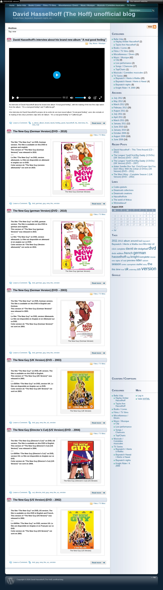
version (57, 203)
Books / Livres (34, 5)
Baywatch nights (123, 84)
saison (145, 261)
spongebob (131, 264)
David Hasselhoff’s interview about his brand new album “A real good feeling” (59, 39)
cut (33, 492)
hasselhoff (70, 123)
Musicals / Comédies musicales (110, 5)
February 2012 (120, 107)
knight (135, 256)
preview (131, 260)
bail (140, 241)
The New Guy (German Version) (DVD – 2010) (40, 131)
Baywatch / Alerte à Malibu (128, 78)
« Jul (114, 230)
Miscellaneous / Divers (68, 5)
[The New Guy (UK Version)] (81, 409)
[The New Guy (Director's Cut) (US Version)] (81, 478)
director (38, 492)
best (141, 244)
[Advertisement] (134, 327)
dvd (33, 203)
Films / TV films (49, 5)
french (128, 253)
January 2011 (120, 123)
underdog (132, 270)
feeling (57, 123)
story (145, 264)
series (124, 264)
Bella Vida (21, 5)
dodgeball (143, 249)
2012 (120, 241)
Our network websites (138, 1)
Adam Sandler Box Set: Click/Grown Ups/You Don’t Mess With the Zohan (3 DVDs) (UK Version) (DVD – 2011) (135, 168)
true (122, 270)
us (58, 492)
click (114, 249)
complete (121, 249)
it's (87, 123)
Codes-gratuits (120, 187)
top (154, 577)
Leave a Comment (20, 123)
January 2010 (120, 130)
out (124, 260)
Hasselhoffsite (120, 196)
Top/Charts (121, 69)
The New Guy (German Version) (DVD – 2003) (40, 290)
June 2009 (118, 139)
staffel (139, 264)
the (51, 203)
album (41, 123)
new (33, 125)
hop (128, 257)
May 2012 (118, 101)
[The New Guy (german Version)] (78, 269)
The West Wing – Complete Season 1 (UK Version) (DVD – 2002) (133, 175)
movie (153, 257)
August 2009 (119, 136)
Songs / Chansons (124, 66)
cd (153, 244)
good (63, 123)
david (52, 123)
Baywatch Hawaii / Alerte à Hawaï (131, 81)
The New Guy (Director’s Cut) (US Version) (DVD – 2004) (46, 430)
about (36, 123)
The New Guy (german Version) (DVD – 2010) (40, 210)
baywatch (146, 241)
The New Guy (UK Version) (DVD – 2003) (37, 360)
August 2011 (119, 111)
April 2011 (118, 117)
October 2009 (120, 133)
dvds (114, 253)
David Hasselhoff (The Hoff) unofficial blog (74, 14)
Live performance (123, 63)
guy (44, 203)
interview (81, 123)
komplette (144, 257)
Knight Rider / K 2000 (125, 88)
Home (11, 5)
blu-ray (147, 243)
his (76, 123)
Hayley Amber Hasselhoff (127, 41)
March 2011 (119, 120)
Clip (90, 43)
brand (47, 123)
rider (139, 260)
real (37, 125)
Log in (140, 395)
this (113, 269)
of (122, 260)
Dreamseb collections (124, 190)
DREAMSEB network (11, 1)
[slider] (39, 97)
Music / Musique (88, 5)
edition (120, 253)
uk (48, 422)
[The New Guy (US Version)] (81, 548)
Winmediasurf (120, 203)
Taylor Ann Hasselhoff (126, 45)
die (135, 248)
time (118, 269)
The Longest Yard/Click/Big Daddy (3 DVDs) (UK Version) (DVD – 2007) (134, 162)
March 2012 (119, 104)
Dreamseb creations (123, 193)
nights (118, 261)
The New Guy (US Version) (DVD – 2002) (37, 499)
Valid (144, 399)
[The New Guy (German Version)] (78, 189)
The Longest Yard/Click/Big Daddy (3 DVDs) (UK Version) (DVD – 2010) (134, 156)
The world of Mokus (123, 200)
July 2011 (118, 114)
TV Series (131, 5)
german (39, 203)
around (134, 240)
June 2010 (118, 127)
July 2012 (118, 98)
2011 (114, 240)
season (116, 264)
